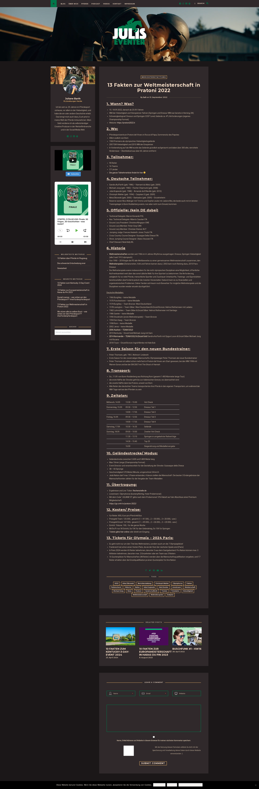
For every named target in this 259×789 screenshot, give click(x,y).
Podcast (95, 4)
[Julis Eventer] (129, 31)
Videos (106, 4)
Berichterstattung (154, 77)
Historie (128, 587)
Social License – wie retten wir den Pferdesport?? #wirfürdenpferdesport (73, 298)
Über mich (73, 4)
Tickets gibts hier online (119, 532)
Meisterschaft (190, 587)
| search (199, 3)
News (129, 591)
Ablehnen (172, 785)
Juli (144, 97)
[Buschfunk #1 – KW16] (187, 637)
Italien (137, 587)
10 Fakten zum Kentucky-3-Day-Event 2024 (73, 284)
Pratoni (138, 591)
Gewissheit (62, 268)
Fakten (189, 583)
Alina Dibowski (128, 583)
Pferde (84, 4)
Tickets (164, 591)
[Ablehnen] (255, 785)
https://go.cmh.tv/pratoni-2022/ (123, 504)
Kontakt (117, 4)
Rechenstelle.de (139, 491)
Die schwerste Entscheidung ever (71, 263)
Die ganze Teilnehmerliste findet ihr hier (126, 173)
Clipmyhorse (178, 583)
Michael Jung (118, 591)
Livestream (176, 587)
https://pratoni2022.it (126, 123)
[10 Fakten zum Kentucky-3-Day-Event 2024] (120, 637)
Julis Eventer (163, 587)
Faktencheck (116, 587)
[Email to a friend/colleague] (157, 570)
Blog (63, 4)
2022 (116, 583)
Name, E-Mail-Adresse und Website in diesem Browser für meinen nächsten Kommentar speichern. (154, 740)
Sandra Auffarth (151, 591)
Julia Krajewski (149, 587)
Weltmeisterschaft (140, 595)
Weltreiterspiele (157, 595)
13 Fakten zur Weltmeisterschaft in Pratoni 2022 (72, 305)
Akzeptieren (159, 785)
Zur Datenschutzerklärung (191, 785)
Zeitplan (170, 595)
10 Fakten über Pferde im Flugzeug (72, 258)
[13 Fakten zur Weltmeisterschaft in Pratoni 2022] (149, 570)
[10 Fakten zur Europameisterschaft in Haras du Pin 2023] (153, 637)
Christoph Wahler (162, 583)
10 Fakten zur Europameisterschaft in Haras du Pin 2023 (73, 291)
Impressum (130, 4)
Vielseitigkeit (188, 591)
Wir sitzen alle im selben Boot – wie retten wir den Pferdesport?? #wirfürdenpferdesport (72, 314)
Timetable (175, 591)
